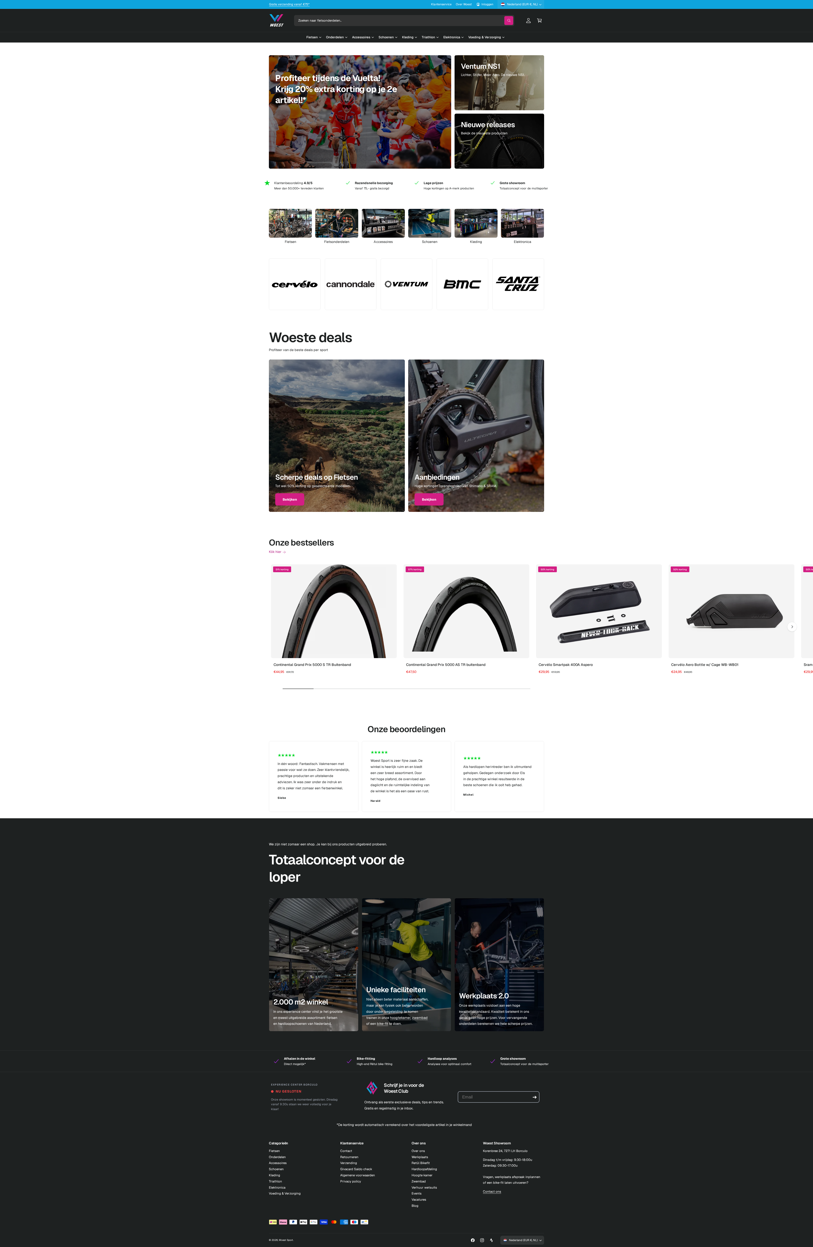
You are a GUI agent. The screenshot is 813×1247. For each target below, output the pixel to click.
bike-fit (382, 1023)
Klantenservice (441, 4)
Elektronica (522, 242)
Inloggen (487, 4)
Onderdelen (277, 1157)
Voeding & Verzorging (285, 1193)
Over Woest (464, 4)
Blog (415, 1206)
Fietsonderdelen (336, 242)
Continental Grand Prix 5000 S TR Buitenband (312, 664)
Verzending (348, 1163)
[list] (406, 185)
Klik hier (275, 552)
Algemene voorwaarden (357, 1175)
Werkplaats (420, 1157)
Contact (346, 1151)
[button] (539, 20)
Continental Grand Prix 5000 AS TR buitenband (445, 664)
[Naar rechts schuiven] (792, 626)
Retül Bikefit (421, 1163)
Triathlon (275, 1181)
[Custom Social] (491, 1240)
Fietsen (290, 242)
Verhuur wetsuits (424, 1187)
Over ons (418, 1151)
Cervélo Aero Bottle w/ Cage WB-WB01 (704, 664)
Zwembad (419, 1181)
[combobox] (404, 20)
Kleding (476, 242)
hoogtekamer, (400, 1018)
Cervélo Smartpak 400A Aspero (566, 664)
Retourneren (349, 1157)
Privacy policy (350, 1181)
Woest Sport (286, 1239)
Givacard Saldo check (356, 1169)
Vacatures (419, 1199)
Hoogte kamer (422, 1175)
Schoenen (429, 242)
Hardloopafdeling (424, 1169)
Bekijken (290, 499)
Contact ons (492, 1191)
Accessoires (383, 242)
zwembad (420, 1018)
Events (417, 1193)
